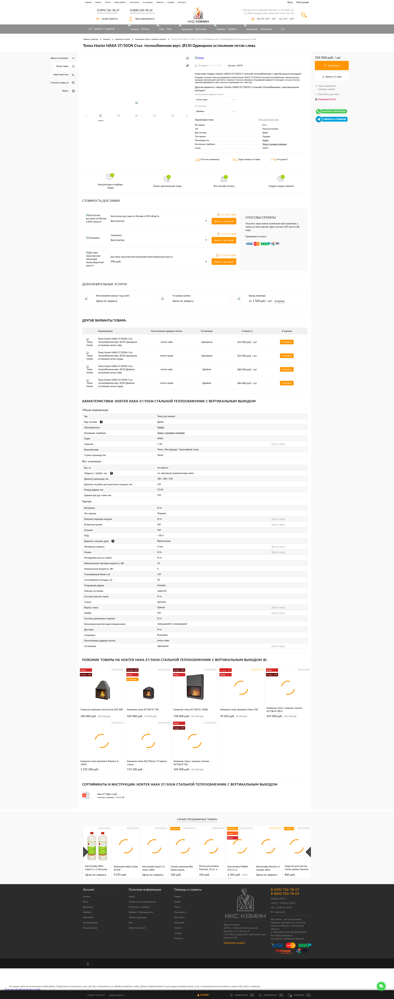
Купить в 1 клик (333, 76)
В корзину (280, 301)
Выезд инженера (257, 295)
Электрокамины (90, 922)
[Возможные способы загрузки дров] (112, 541)
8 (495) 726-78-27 (108, 10)
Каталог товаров (104, 29)
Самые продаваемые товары (197, 819)
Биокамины (88, 917)
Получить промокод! (210, 159)
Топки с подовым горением (274, 144)
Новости (160, 2)
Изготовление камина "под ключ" (113, 295)
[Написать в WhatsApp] (332, 114)
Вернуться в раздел (59, 58)
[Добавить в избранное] (187, 58)
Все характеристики (269, 119)
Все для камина (90, 928)
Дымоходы (88, 907)
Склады (170, 2)
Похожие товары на (59, 82)
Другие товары (278, 444)
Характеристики (61, 74)
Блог (131, 922)
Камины (86, 896)
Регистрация (302, 2)
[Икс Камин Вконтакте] (87, 963)
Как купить (134, 2)
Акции (132, 896)
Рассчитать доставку (328, 94)
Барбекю (87, 912)
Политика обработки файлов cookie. (23, 989)
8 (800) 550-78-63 (141, 10)
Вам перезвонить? (145, 18)
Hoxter (265, 140)
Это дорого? (282, 159)
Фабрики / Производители (141, 912)
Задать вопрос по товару (249, 159)
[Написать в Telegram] (332, 122)
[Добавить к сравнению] (187, 65)
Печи (85, 901)
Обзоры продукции (137, 917)
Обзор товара (62, 66)
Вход (290, 2)
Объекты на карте (137, 928)
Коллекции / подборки (139, 907)
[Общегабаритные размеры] (111, 473)
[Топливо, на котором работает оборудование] (101, 421)
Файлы (65, 91)
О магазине (148, 2)
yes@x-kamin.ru (110, 18)
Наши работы (120, 2)
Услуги (108, 2)
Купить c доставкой (224, 221)
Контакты (182, 2)
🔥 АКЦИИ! (203, 994)
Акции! (98, 2)
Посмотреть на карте (234, 942)
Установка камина (182, 295)
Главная (88, 2)
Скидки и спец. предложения (142, 901)
